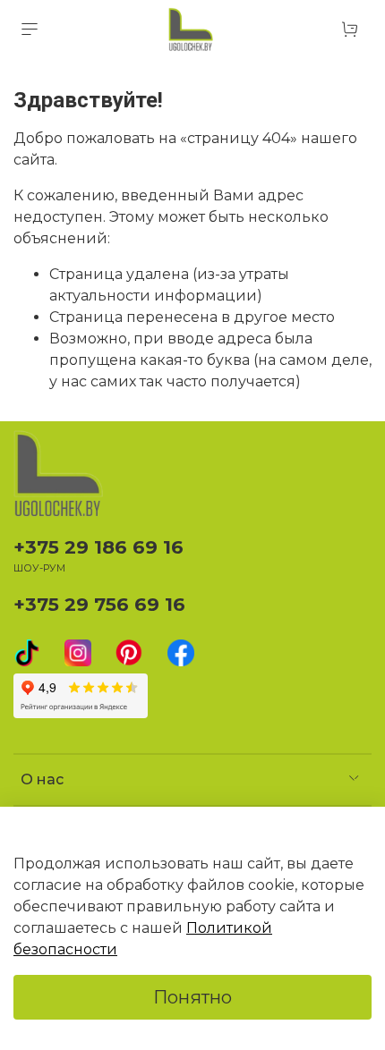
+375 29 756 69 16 (99, 604)
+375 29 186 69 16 (98, 547)
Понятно (192, 997)
